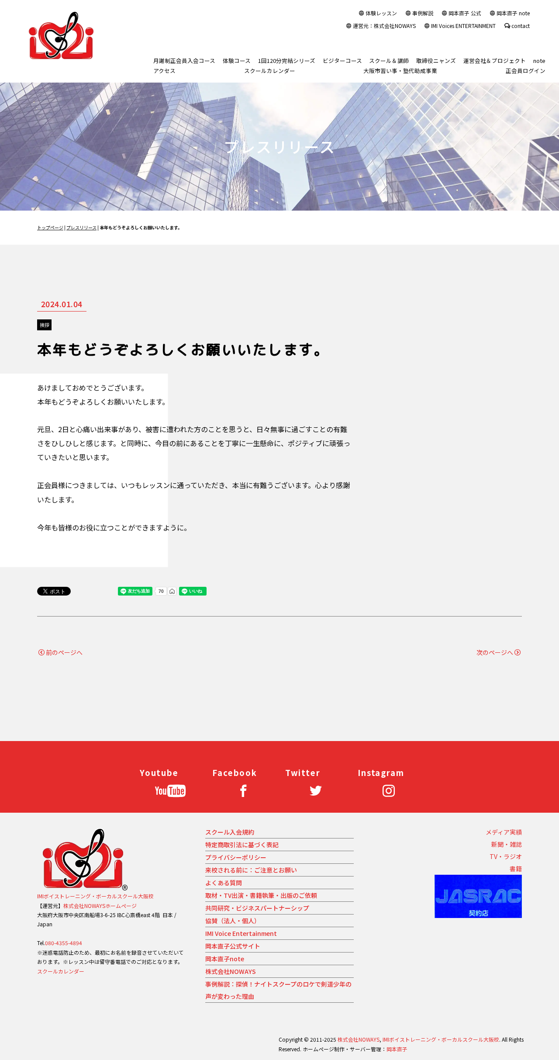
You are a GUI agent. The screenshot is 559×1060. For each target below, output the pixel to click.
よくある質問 (223, 882)
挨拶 (44, 324)
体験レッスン (381, 13)
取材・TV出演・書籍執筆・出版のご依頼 (261, 895)
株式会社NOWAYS (230, 971)
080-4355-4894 (63, 942)
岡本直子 (396, 1049)
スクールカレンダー (60, 971)
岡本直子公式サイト (232, 946)
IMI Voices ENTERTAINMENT (463, 25)
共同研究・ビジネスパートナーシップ (257, 908)
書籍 (516, 868)
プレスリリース (81, 227)
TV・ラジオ (506, 856)
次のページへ (494, 652)
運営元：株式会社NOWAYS (384, 25)
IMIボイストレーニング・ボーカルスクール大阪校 (95, 896)
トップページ (50, 227)
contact (520, 25)
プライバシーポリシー (235, 857)
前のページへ (64, 652)
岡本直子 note (513, 13)
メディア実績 (504, 832)
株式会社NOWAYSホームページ (100, 905)
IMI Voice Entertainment (241, 933)
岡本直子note (224, 958)
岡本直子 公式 (465, 13)
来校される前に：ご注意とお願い (251, 870)
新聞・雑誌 (506, 844)
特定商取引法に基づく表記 (242, 844)
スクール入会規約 (229, 832)
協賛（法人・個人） (232, 920)
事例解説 (422, 13)
